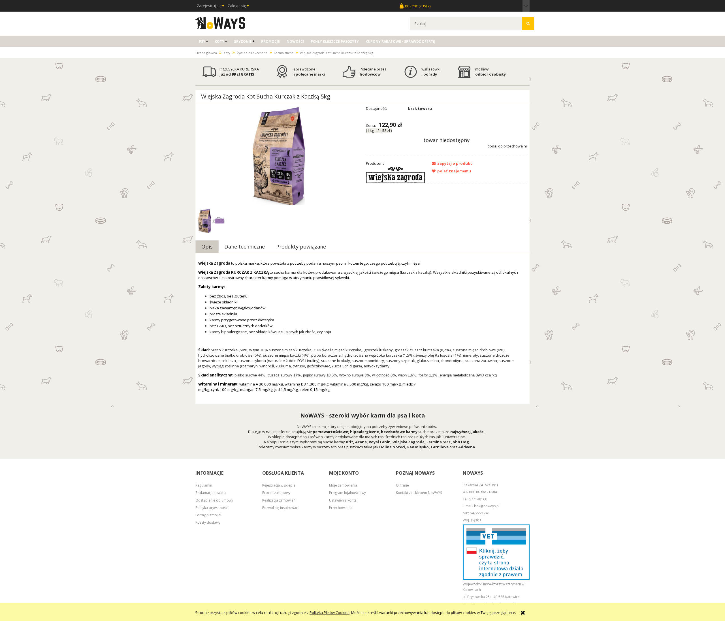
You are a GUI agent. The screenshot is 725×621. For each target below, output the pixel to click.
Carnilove (440, 446)
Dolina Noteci (392, 446)
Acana (361, 441)
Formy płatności (208, 515)
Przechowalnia (340, 507)
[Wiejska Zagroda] (395, 174)
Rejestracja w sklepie (278, 485)
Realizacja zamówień (278, 500)
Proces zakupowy (276, 492)
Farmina (434, 441)
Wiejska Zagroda (409, 441)
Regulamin (203, 485)
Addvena (466, 446)
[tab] (207, 246)
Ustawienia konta (343, 500)
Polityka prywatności (211, 507)
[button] (450, 163)
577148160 (478, 499)
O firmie (402, 485)
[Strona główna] (220, 22)
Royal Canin (380, 441)
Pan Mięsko (418, 446)
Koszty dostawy (207, 522)
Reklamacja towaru (210, 492)
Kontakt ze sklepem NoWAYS (419, 492)
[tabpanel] (362, 331)
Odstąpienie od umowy (214, 500)
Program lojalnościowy (347, 492)
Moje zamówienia (343, 485)
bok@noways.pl (487, 506)
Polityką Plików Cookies (329, 612)
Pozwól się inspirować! (280, 507)
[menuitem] (203, 41)
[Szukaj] (528, 23)
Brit (349, 441)
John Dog (460, 441)
